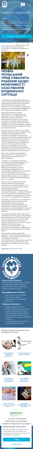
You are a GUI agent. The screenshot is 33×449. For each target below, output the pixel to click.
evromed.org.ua (7, 45)
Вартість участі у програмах (16, 295)
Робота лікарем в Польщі (15, 307)
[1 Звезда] (2, 248)
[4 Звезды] (6, 248)
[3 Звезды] (4, 248)
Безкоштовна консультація (16, 299)
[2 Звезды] (3, 248)
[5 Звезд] (7, 248)
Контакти (9, 301)
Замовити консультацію (16, 36)
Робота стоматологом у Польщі (17, 309)
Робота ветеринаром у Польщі (17, 313)
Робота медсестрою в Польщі (17, 315)
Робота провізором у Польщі (16, 311)
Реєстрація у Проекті (13, 297)
